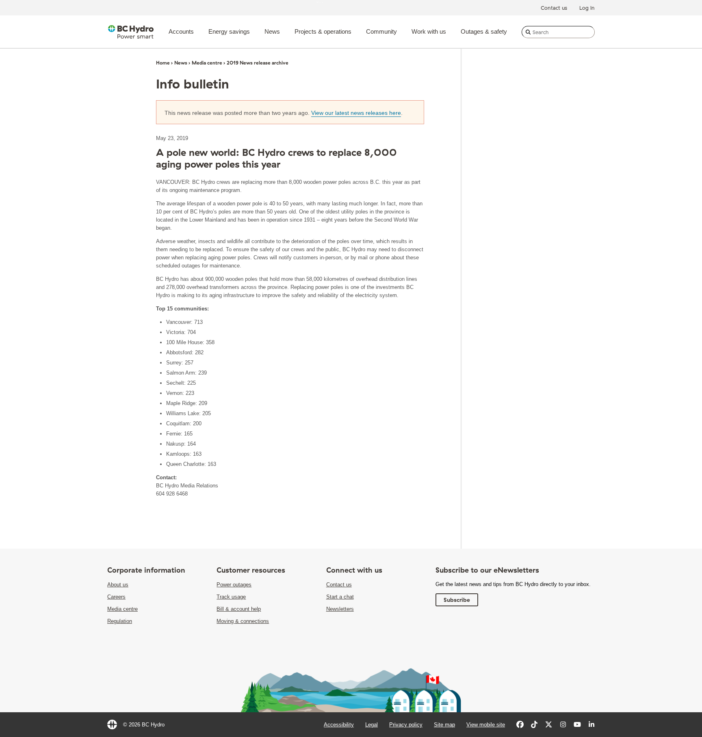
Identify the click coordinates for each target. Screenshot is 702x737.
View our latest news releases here (356, 113)
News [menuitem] (272, 31)
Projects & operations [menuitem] (323, 31)
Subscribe (457, 599)
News (180, 63)
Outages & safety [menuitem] (484, 31)
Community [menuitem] (381, 31)
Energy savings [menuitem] (229, 31)
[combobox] (558, 32)
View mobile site (485, 725)
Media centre (207, 63)
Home (163, 63)
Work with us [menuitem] (429, 31)
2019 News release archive (257, 63)
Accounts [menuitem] (181, 31)
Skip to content (333, 1)
